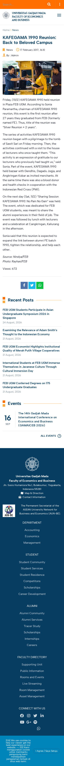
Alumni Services (32, 619)
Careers (32, 645)
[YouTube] (22, 722)
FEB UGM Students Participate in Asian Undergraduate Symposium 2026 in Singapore (28, 314)
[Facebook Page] (22, 716)
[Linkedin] (42, 716)
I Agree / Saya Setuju (46, 751)
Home (6, 30)
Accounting (32, 530)
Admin (15, 55)
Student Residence (32, 575)
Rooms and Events (32, 677)
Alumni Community (32, 613)
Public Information (32, 671)
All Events (48, 435)
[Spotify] (35, 722)
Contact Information (33, 497)
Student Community (32, 562)
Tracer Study (32, 626)
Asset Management (32, 696)
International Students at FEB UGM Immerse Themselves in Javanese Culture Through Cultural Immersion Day (31, 367)
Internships (32, 638)
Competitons (32, 581)
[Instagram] (28, 716)
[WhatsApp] (39, 728)
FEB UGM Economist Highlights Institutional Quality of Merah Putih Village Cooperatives (31, 348)
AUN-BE (54, 513)
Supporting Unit (32, 664)
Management (32, 542)
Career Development (32, 594)
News (15, 30)
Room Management (32, 690)
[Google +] (28, 722)
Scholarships (32, 587)
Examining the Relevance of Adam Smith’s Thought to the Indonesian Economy (30, 332)
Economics (32, 536)
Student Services (32, 568)
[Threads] (42, 722)
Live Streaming (32, 683)
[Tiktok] (25, 728)
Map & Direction (33, 493)
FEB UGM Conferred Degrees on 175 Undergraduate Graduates (26, 385)
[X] (35, 716)
